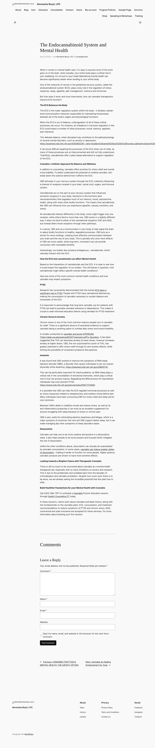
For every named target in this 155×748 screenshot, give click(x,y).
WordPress (28, 734)
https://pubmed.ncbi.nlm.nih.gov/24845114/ (87, 367)
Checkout (43, 10)
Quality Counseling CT (59, 496)
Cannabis (78, 493)
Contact (70, 10)
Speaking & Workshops (121, 16)
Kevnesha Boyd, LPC (48, 4)
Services (138, 10)
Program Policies (107, 10)
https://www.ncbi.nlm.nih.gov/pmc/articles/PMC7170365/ (67, 385)
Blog (26, 10)
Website (44, 622)
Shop (104, 16)
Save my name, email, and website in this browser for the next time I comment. (76, 635)
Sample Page (125, 10)
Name (43, 599)
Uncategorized (82, 57)
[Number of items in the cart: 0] (140, 22)
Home (79, 10)
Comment (45, 571)
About (18, 10)
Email (43, 610)
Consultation (57, 10)
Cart (33, 10)
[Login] (14, 22)
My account (91, 10)
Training (139, 16)
